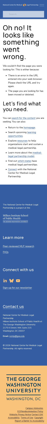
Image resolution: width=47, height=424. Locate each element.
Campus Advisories (34, 408)
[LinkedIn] (5, 281)
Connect (12, 169)
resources (22, 140)
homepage (29, 127)
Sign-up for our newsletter (17, 287)
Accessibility (14, 417)
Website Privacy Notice (20, 414)
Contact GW (37, 414)
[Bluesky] (11, 281)
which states (24, 161)
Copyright (38, 417)
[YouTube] (18, 281)
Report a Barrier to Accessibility (29, 420)
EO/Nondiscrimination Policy (30, 411)
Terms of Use (27, 417)
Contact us (13, 306)
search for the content (24, 118)
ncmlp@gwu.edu (17, 336)
